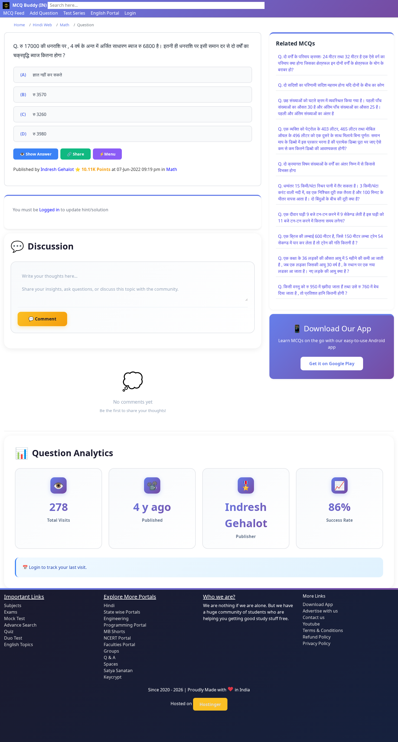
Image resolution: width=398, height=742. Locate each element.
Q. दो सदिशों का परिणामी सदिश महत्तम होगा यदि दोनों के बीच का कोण (331, 85)
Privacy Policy (316, 643)
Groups (111, 651)
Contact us (314, 617)
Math (64, 24)
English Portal (105, 13)
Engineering (116, 618)
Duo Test (13, 638)
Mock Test (14, 618)
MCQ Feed (13, 13)
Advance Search (20, 625)
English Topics (18, 644)
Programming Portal (125, 625)
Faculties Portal (119, 644)
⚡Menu (107, 154)
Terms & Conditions (323, 630)
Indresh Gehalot (57, 169)
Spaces (111, 664)
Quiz (9, 631)
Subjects (12, 605)
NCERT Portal (117, 638)
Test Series (74, 13)
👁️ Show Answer (36, 154)
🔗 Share (75, 154)
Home (19, 24)
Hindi (109, 605)
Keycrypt (113, 677)
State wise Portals (122, 612)
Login (130, 13)
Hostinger (210, 704)
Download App (318, 604)
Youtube (311, 624)
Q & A (109, 657)
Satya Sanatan (118, 670)
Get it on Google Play (331, 364)
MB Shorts (114, 631)
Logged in (49, 210)
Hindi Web (42, 24)
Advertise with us (320, 611)
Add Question (44, 13)
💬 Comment (42, 319)
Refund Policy (317, 637)
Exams (10, 612)
